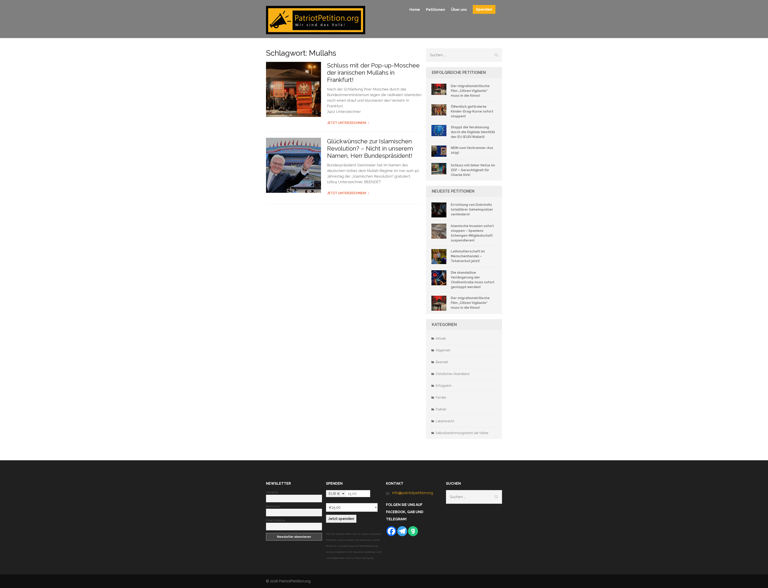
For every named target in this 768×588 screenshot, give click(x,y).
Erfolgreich (444, 386)
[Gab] (413, 531)
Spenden (484, 9)
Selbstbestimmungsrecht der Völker (462, 433)
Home (414, 9)
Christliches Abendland (452, 374)
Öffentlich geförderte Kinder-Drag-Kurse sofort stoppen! (472, 111)
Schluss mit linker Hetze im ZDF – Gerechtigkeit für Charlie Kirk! (473, 170)
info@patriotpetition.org (412, 493)
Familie (441, 397)
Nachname (273, 506)
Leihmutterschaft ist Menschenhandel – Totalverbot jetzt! (468, 256)
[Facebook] (391, 531)
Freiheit (441, 409)
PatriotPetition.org (294, 581)
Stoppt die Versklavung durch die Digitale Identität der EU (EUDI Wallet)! (473, 132)
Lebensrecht (445, 421)
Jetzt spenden (341, 519)
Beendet (442, 362)
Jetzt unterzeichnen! (346, 123)
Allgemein (443, 350)
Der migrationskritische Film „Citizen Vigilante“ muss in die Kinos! (470, 90)
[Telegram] (402, 531)
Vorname (272, 492)
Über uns (459, 9)
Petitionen (435, 9)
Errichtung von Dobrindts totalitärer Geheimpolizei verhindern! (472, 209)
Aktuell (441, 338)
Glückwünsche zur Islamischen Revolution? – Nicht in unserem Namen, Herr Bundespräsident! (370, 148)
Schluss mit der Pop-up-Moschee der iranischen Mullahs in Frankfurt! (373, 72)
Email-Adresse (275, 520)
